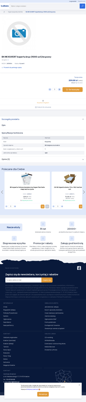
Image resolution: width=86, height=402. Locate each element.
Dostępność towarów (52, 325)
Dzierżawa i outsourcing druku (55, 344)
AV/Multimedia (50, 340)
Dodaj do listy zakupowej (44, 107)
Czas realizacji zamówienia (54, 313)
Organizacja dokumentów (15, 12)
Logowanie (72, 1)
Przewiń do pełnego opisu (12, 67)
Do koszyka (74, 89)
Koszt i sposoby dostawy (53, 310)
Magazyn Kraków (9, 365)
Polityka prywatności (32, 389)
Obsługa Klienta (51, 303)
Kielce (5, 359)
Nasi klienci (7, 322)
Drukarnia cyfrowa (51, 350)
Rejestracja (81, 1)
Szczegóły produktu (10, 119)
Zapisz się (47, 280)
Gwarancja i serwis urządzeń (54, 328)
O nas (5, 307)
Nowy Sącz (7, 350)
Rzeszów (6, 353)
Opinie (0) (6, 159)
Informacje (8, 303)
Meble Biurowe (50, 347)
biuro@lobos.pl (13, 382)
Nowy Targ (7, 356)
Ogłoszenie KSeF (50, 319)
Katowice (6, 362)
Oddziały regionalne (10, 337)
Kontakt (6, 334)
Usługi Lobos (50, 334)
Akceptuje (43, 394)
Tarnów (6, 347)
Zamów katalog (50, 316)
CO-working (49, 337)
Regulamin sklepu (9, 310)
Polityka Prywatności (10, 313)
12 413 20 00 (10, 379)
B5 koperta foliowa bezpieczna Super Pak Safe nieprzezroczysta (27, 188)
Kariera (5, 316)
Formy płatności (50, 322)
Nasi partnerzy (8, 325)
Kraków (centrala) (9, 340)
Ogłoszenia (7, 319)
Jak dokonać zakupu (52, 307)
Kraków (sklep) (8, 344)
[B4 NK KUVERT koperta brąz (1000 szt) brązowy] (19, 33)
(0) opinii (4, 60)
